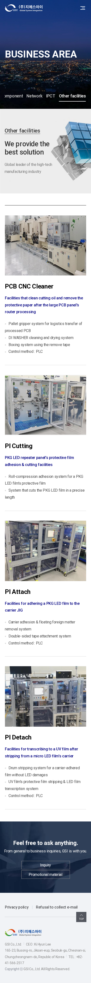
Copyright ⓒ (14, 969)
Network (34, 96)
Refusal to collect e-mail (57, 907)
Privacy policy (17, 907)
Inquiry (45, 865)
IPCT (50, 96)
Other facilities (72, 96)
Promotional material (45, 874)
